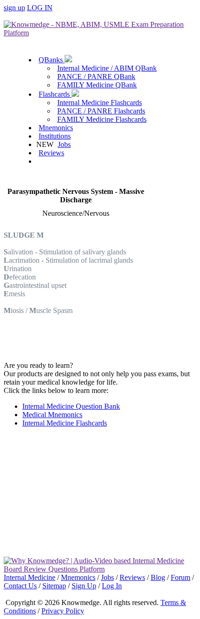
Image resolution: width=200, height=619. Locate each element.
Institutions (55, 136)
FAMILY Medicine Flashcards (102, 119)
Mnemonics (56, 128)
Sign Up (84, 586)
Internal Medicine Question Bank (71, 406)
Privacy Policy (62, 611)
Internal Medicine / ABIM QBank (107, 68)
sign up (14, 8)
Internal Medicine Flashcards (99, 102)
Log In (112, 586)
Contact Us (20, 586)
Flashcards (55, 94)
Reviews (51, 153)
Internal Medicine (29, 577)
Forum (180, 577)
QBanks (52, 60)
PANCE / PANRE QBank (96, 76)
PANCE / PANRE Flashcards (101, 111)
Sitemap (54, 586)
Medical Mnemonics (52, 415)
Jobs (64, 144)
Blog (158, 577)
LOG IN (40, 8)
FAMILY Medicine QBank (97, 85)
